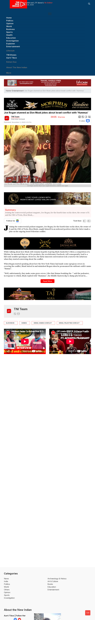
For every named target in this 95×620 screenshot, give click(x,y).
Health (9, 35)
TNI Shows (11, 55)
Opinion (9, 23)
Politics (9, 20)
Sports (9, 32)
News (6, 578)
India (6, 581)
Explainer (10, 43)
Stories (58, 117)
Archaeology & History (57, 578)
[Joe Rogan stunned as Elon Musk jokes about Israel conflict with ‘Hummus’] (8, 311)
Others (7, 589)
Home (9, 18)
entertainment (17, 91)
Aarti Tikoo (11, 58)
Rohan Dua (11, 62)
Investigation (12, 41)
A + (89, 221)
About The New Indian (16, 67)
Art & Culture (53, 581)
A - (84, 221)
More (8, 73)
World (9, 26)
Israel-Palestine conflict (69, 323)
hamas (24, 323)
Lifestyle (10, 50)
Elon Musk (10, 323)
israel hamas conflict (43, 323)
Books (50, 584)
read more (47, 281)
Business (10, 29)
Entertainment (13, 46)
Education (11, 38)
